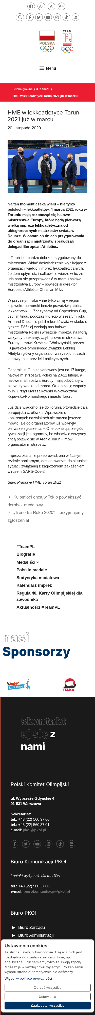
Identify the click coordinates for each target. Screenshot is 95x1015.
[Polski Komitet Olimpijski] (55, 41)
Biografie (25, 554)
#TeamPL (43, 89)
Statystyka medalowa (37, 577)
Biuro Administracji (36, 935)
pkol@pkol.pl (34, 830)
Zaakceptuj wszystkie (48, 1005)
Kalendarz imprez (34, 585)
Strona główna (23, 89)
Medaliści (25, 562)
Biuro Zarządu (31, 927)
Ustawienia (47, 997)
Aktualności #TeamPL (38, 607)
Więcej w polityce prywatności (28, 978)
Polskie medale (31, 570)
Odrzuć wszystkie (48, 987)
